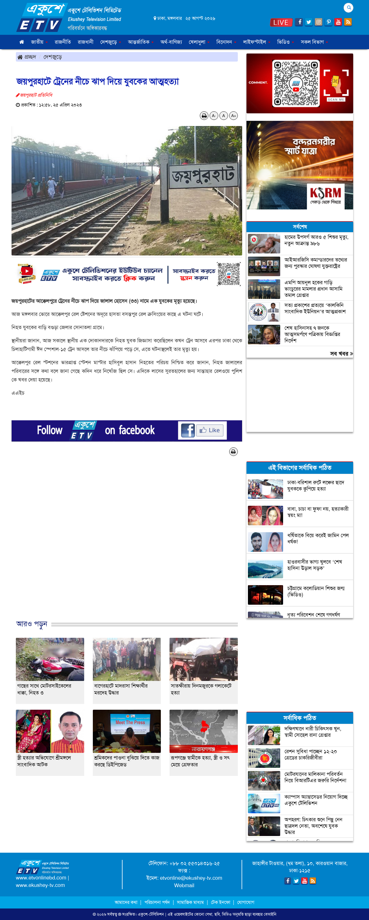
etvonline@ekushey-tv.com (191, 878)
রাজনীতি (63, 42)
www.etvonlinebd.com (41, 877)
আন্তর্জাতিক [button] (139, 42)
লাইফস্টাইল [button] (255, 42)
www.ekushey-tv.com (40, 885)
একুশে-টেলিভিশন (151, 914)
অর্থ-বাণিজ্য (171, 42)
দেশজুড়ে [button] (109, 42)
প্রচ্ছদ (29, 56)
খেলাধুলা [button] (198, 42)
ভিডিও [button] (284, 42)
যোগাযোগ (245, 902)
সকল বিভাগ (313, 42)
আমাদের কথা (127, 902)
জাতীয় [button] (38, 42)
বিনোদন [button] (225, 42)
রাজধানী (85, 42)
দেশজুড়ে (53, 56)
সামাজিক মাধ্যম (190, 902)
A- (214, 115)
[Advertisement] (127, 547)
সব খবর (340, 353)
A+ (233, 115)
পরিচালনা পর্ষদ (157, 902)
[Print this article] (204, 115)
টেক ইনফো (221, 902)
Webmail (184, 885)
